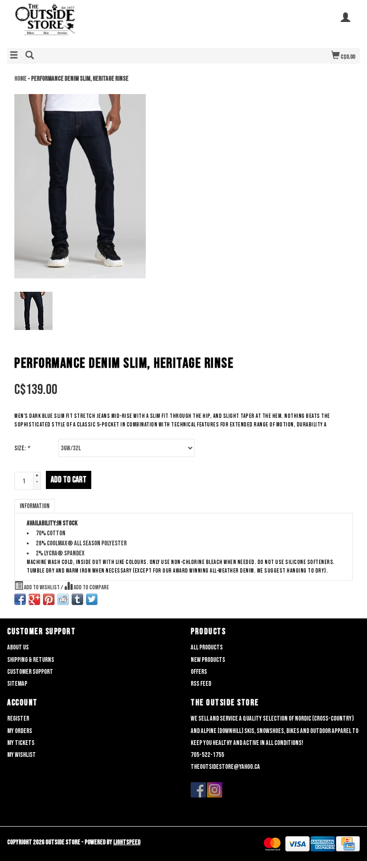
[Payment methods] (272, 844)
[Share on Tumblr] (77, 599)
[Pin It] (48, 599)
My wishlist (21, 755)
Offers (199, 672)
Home (20, 78)
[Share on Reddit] (63, 599)
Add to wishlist (42, 587)
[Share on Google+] (34, 599)
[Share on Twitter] (91, 599)
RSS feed (201, 684)
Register (18, 718)
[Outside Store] (95, 23)
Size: (22, 448)
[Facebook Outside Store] (198, 789)
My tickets (20, 743)
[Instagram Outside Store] (214, 789)
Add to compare (91, 587)
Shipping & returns (30, 660)
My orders (19, 731)
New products (208, 660)
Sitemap (17, 684)
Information (35, 506)
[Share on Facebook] (20, 599)
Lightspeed (126, 842)
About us (18, 647)
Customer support (30, 672)
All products (207, 647)
